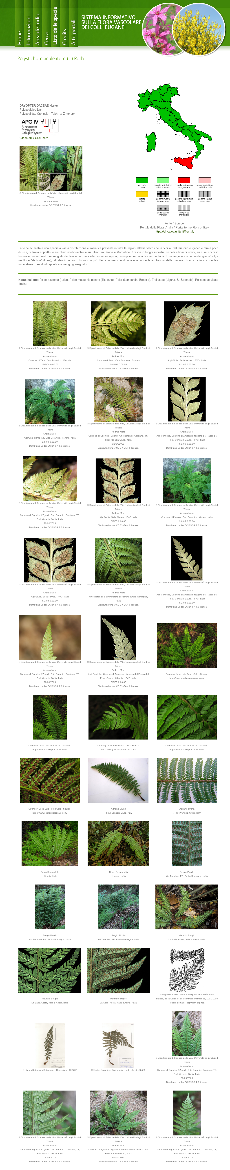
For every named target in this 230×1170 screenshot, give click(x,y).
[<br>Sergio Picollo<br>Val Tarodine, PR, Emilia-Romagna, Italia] (187, 843)
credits (64, 23)
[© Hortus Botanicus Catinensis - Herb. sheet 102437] (50, 1045)
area (37, 23)
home (19, 23)
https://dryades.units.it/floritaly (174, 231)
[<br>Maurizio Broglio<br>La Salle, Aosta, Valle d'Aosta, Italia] (186, 906)
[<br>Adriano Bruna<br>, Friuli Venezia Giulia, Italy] (118, 780)
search (46, 23)
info (28, 23)
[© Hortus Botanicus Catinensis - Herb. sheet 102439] (118, 1045)
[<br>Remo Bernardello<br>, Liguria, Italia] (50, 843)
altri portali (73, 23)
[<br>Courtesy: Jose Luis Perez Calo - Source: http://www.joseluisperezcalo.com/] (187, 645)
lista (55, 23)
